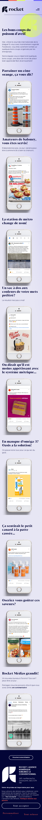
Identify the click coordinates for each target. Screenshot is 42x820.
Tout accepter (21, 805)
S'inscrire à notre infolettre (21, 757)
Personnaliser (11, 814)
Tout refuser (31, 814)
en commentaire (19, 688)
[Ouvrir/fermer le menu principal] (38, 9)
